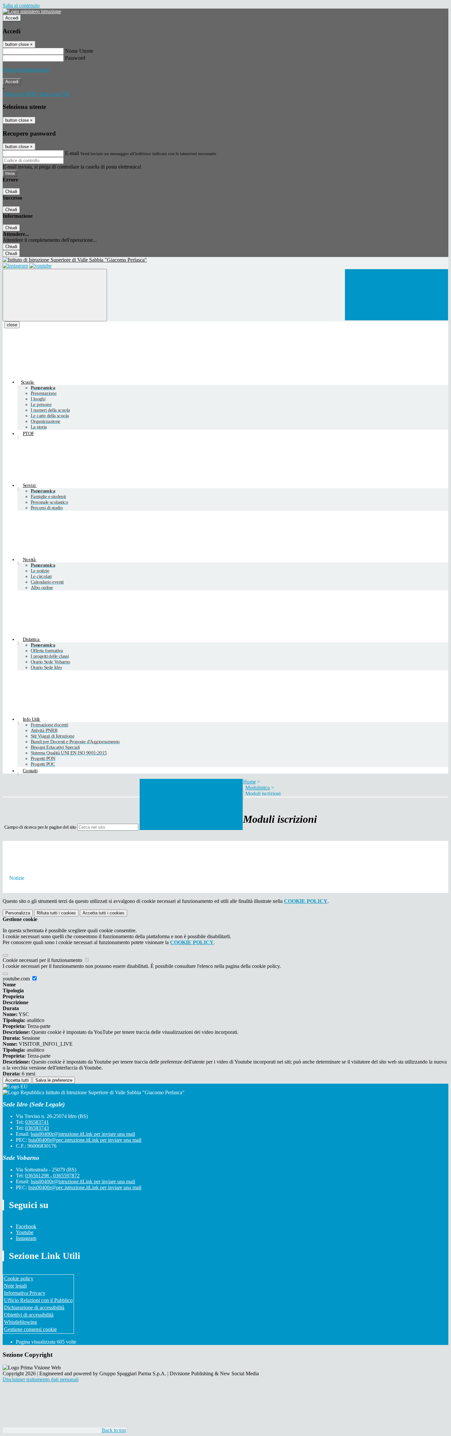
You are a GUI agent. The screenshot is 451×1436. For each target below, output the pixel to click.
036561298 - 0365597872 (52, 1175)
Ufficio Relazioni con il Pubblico (38, 1300)
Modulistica (257, 787)
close (12, 324)
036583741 (37, 1122)
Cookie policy (18, 1278)
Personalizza (17, 912)
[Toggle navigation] (55, 295)
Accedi (11, 18)
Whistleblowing (20, 1322)
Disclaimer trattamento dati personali (41, 1379)
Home (249, 781)
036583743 (37, 1128)
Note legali (15, 1286)
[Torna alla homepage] (225, 260)
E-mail (72, 153)
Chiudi (11, 191)
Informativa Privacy (24, 1293)
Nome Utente (79, 51)
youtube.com (17, 978)
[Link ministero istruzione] (32, 11)
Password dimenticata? (26, 70)
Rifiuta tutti (56, 912)
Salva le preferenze (53, 1080)
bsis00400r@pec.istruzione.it (84, 1140)
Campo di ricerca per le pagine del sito (40, 827)
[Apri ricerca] (396, 295)
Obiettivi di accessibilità (28, 1315)
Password (75, 58)
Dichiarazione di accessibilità (34, 1307)
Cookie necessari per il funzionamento (43, 960)
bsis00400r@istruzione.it (83, 1134)
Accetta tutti (103, 912)
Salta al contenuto (21, 5)
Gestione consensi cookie (30, 1329)
